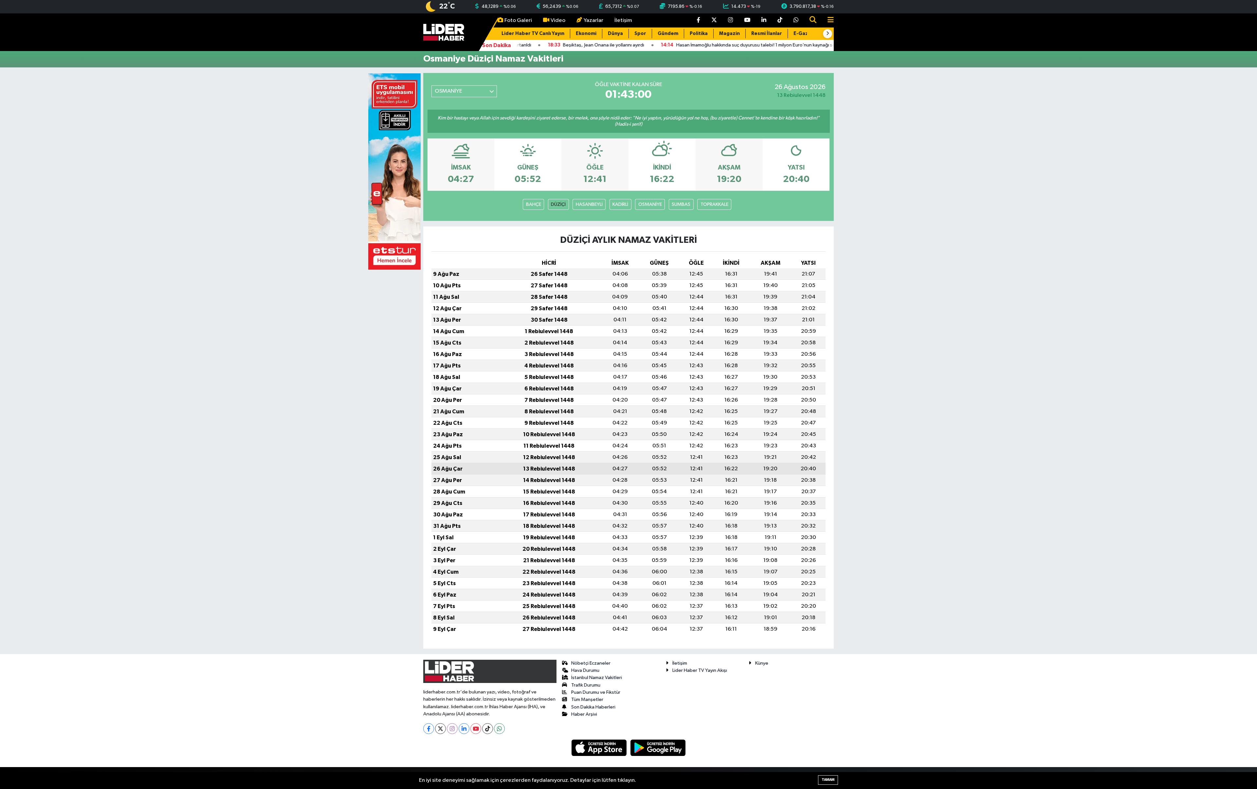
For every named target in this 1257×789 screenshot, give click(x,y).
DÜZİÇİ (558, 204)
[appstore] (599, 747)
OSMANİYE (650, 204)
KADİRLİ (620, 204)
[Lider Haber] (443, 32)
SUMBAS (681, 204)
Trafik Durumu (585, 685)
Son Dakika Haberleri (593, 707)
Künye (761, 663)
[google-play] (658, 747)
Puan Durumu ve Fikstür (595, 692)
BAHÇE (533, 204)
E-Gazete (805, 33)
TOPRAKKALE (714, 204)
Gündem (668, 33)
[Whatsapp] (499, 728)
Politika (699, 33)
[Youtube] (475, 728)
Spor (640, 33)
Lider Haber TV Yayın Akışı (699, 670)
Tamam (828, 779)
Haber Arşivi (584, 714)
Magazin (729, 33)
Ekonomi (586, 33)
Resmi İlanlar (766, 33)
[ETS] (394, 171)
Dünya (615, 33)
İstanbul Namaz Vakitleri (596, 677)
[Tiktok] (487, 728)
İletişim (623, 20)
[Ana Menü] (828, 20)
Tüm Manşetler (587, 699)
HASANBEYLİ (589, 204)
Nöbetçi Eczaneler (590, 663)
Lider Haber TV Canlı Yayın (532, 33)
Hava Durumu (585, 670)
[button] (827, 33)
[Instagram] (452, 728)
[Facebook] (428, 728)
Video (558, 20)
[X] (440, 728)
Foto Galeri (518, 20)
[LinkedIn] (464, 728)
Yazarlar (593, 20)
